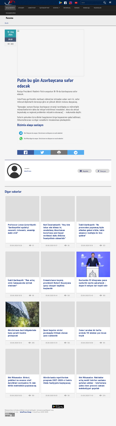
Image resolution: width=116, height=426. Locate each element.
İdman (76, 7)
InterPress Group (26, 412)
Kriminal (67, 7)
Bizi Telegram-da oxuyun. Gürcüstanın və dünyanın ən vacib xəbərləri (43, 133)
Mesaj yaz (103, 171)
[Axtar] (105, 3)
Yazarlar (97, 7)
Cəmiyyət (32, 7)
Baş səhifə (10, 7)
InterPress (27, 171)
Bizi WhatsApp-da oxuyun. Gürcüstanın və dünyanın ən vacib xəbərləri (43, 138)
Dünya (56, 7)
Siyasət (21, 7)
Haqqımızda (11, 13)
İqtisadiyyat (45, 7)
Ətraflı (6, 23)
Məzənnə (9, 18)
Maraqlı (86, 7)
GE (110, 2)
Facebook (65, 3)
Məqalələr (85, 171)
